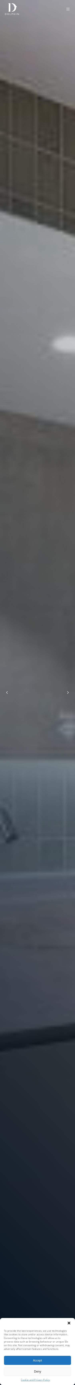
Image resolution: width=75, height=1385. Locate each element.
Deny (37, 1371)
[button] (69, 1323)
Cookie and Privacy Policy (35, 1380)
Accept (37, 1360)
